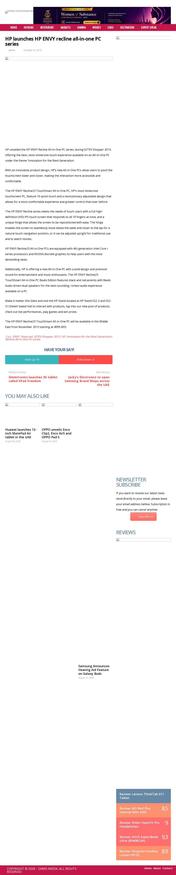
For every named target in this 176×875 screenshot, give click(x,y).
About (157, 868)
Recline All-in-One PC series (22, 339)
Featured (26, 336)
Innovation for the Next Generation (89, 336)
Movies (96, 27)
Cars (110, 27)
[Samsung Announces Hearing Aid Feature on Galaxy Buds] (95, 532)
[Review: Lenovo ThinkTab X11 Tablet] (143, 667)
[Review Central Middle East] (19, 10)
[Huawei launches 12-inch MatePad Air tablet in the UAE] (22, 413)
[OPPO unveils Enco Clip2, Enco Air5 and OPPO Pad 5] (59, 413)
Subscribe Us (146, 516)
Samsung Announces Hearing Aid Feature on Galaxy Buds (93, 670)
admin (11, 50)
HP (63, 336)
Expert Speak (148, 27)
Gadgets (65, 27)
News (13, 27)
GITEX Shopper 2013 (47, 336)
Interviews (47, 27)
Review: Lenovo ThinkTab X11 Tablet (141, 796)
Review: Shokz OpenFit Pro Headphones (139, 824)
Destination (127, 27)
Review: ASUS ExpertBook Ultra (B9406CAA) (138, 839)
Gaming (81, 27)
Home (148, 868)
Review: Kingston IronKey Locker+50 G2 (138, 853)
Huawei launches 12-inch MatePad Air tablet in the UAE (20, 433)
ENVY (16, 336)
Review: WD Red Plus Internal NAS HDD (135, 810)
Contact (168, 868)
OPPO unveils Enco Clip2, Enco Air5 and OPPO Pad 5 (56, 433)
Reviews (29, 27)
